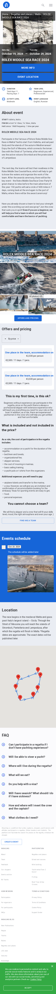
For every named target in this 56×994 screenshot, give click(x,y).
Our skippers (6, 870)
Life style (4, 951)
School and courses (39, 860)
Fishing (34, 877)
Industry (4, 956)
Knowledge (5, 961)
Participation (5, 897)
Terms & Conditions (39, 902)
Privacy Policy (37, 897)
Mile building (37, 865)
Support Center (37, 912)
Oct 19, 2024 (14, 547)
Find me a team (28, 520)
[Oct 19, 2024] (4, 547)
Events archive (6, 875)
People (3, 931)
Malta (38, 14)
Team (3, 860)
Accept (28, 988)
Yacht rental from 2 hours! (39, 871)
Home (5, 14)
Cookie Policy (36, 979)
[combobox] (11, 339)
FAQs (3, 912)
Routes (3, 941)
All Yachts (5, 880)
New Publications (7, 926)
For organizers (6, 902)
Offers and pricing (28, 318)
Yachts (3, 936)
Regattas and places (22, 14)
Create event (11, 842)
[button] (28, 319)
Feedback (4, 865)
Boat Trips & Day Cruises (38, 883)
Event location (28, 76)
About (3, 854)
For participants (7, 908)
